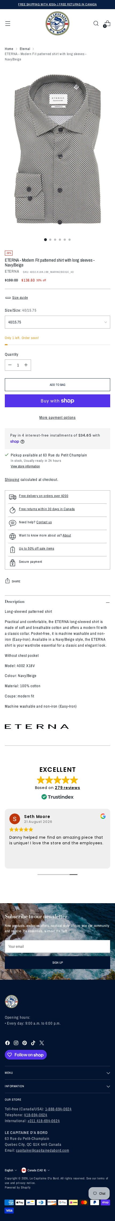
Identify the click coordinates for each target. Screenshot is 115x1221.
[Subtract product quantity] (10, 365)
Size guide (20, 297)
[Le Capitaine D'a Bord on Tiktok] (33, 1043)
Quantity (11, 354)
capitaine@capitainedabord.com (42, 1150)
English (9, 1170)
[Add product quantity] (26, 365)
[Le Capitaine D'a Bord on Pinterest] (25, 1043)
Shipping (12, 479)
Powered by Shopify (18, 1187)
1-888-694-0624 (58, 1109)
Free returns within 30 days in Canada (47, 509)
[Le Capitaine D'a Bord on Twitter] (42, 1043)
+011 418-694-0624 (44, 1120)
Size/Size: (21, 310)
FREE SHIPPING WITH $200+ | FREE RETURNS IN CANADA (57, 4)
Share (16, 581)
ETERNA (12, 271)
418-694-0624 (35, 1115)
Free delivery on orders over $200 (43, 496)
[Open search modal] (95, 23)
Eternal (25, 48)
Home (9, 48)
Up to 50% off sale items (36, 548)
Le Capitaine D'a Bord (44, 1178)
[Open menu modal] (7, 23)
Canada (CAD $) (37, 1170)
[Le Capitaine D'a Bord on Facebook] (8, 1043)
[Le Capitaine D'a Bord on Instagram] (16, 1043)
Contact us (44, 522)
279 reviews (67, 787)
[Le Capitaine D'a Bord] (57, 23)
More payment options (57, 417)
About (67, 535)
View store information (25, 466)
